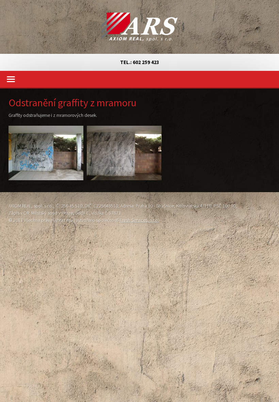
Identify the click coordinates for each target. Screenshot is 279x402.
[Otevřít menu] (139, 79)
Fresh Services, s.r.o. (139, 220)
